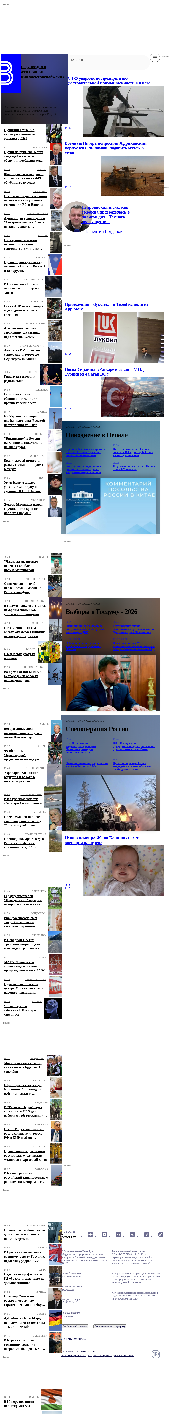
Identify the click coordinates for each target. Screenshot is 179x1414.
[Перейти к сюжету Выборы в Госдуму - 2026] (111, 683)
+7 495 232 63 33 (70, 1302)
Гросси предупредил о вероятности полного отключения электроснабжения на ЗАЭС (34, 74)
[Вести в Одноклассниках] (147, 1234)
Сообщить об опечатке (75, 1326)
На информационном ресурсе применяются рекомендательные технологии (97, 1355)
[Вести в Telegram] (119, 1234)
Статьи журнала (75, 1339)
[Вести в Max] (104, 1234)
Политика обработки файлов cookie (78, 1351)
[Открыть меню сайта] (155, 58)
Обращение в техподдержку (109, 1326)
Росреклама (67, 1315)
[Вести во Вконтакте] (133, 1234)
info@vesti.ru (67, 1289)
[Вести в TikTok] (161, 1234)
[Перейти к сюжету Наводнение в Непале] (111, 506)
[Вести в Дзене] (90, 1234)
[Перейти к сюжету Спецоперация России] (111, 803)
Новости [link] (76, 59)
